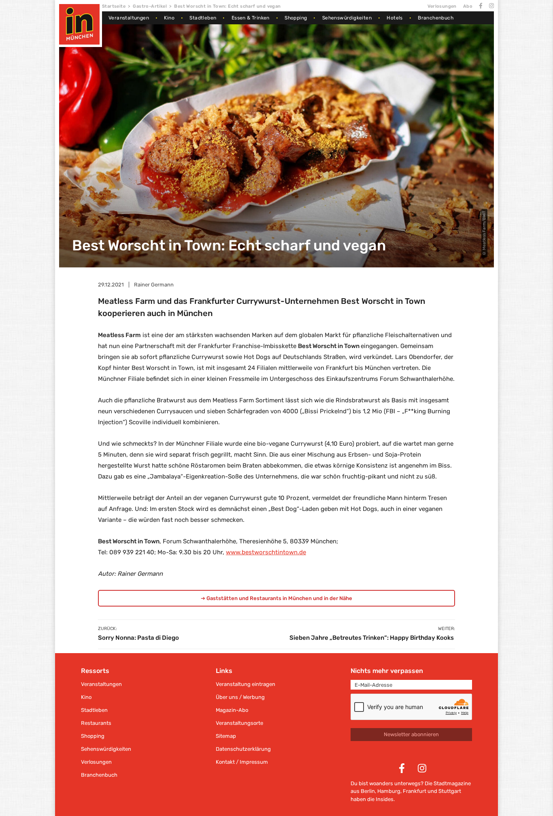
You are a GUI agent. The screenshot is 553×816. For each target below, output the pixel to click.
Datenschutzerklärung (243, 749)
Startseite (113, 6)
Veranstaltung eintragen (245, 684)
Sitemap (226, 736)
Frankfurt (414, 791)
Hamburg (388, 791)
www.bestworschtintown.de (266, 552)
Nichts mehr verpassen (387, 671)
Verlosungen (442, 6)
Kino (169, 18)
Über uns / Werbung (240, 697)
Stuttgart (449, 791)
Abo (467, 6)
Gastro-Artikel (150, 6)
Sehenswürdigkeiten (347, 18)
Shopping (296, 18)
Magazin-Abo (232, 710)
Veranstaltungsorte (239, 723)
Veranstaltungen (128, 18)
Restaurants (96, 723)
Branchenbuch (435, 18)
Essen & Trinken (251, 18)
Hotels (394, 18)
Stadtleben (202, 18)
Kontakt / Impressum (242, 762)
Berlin (368, 791)
